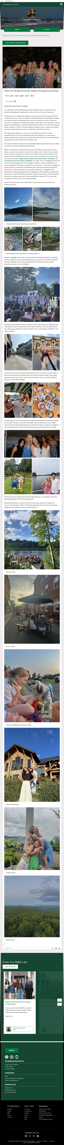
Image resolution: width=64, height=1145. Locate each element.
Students (9, 1109)
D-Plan (46, 29)
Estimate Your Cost (10, 1090)
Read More (8, 1016)
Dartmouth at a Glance (45, 1109)
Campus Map (27, 1111)
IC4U (31, 423)
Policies (45, 1141)
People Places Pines (7, 35)
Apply (11, 1050)
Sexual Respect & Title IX (46, 1119)
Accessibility (42, 1111)
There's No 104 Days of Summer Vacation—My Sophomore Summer (31, 35)
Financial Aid (10, 1084)
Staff (8, 1113)
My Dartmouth (13, 1106)
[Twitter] (34, 1136)
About (17, 29)
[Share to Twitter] (59, 948)
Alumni (9, 1115)
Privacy (39, 1141)
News (25, 1117)
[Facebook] (26, 1136)
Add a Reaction (9, 101)
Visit (25, 1119)
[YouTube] (38, 1136)
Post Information (8, 948)
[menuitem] (32, 1065)
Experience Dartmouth (14, 1061)
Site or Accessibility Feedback (31, 1142)
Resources (43, 1106)
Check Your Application (11, 1080)
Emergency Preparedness (45, 1115)
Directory (26, 1113)
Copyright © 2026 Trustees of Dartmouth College (21, 1141)
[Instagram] (30, 1136)
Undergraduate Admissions (10, 4)
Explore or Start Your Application (14, 1078)
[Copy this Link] (52, 948)
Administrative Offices (45, 1113)
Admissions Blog (9, 1069)
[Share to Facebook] (56, 948)
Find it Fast (29, 1106)
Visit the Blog (10, 966)
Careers (41, 1117)
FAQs (6, 1076)
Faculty (9, 1111)
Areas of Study (9, 1066)
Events (26, 1115)
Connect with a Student (11, 1064)
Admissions (9, 1073)
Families (9, 1117)
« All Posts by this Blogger (15, 43)
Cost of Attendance (10, 1092)
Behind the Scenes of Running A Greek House (18, 1003)
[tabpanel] (32, 67)
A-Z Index (27, 1109)
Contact (51, 1141)
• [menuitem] (54, 1141)
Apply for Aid (8, 1088)
